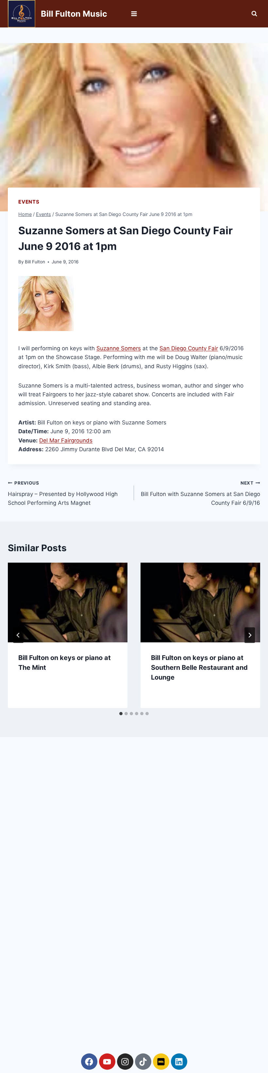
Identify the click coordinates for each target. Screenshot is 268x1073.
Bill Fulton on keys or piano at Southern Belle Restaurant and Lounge (199, 667)
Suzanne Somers (118, 348)
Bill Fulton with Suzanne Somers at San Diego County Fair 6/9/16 (200, 493)
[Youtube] (107, 1061)
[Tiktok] (143, 1061)
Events (29, 202)
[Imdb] (161, 1061)
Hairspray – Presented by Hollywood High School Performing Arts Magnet (63, 493)
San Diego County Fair (188, 348)
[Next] (249, 635)
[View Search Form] (254, 14)
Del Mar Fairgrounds (65, 440)
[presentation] (67, 602)
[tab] (121, 713)
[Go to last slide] (18, 635)
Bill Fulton (35, 261)
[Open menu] (134, 13)
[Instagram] (125, 1061)
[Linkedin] (179, 1061)
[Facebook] (89, 1061)
